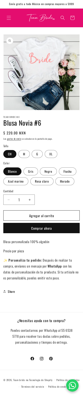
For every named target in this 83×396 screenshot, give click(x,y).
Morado (65, 181)
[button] (9, 18)
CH (10, 154)
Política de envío (57, 386)
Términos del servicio (32, 386)
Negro (48, 171)
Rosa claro (42, 181)
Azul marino (16, 181)
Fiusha (68, 171)
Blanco (12, 171)
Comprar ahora (41, 228)
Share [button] (11, 291)
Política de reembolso (68, 380)
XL (51, 154)
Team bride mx (21, 379)
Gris (30, 171)
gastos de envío (14, 138)
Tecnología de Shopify (40, 379)
